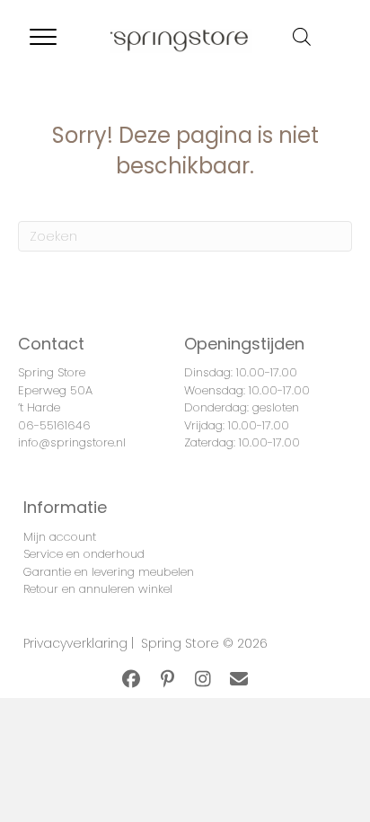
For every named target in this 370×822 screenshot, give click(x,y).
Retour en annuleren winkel (97, 588)
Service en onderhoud (84, 553)
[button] (131, 679)
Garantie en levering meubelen (108, 571)
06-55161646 (54, 425)
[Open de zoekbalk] (302, 36)
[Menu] (43, 37)
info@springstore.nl (72, 442)
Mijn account (59, 536)
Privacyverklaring (75, 643)
